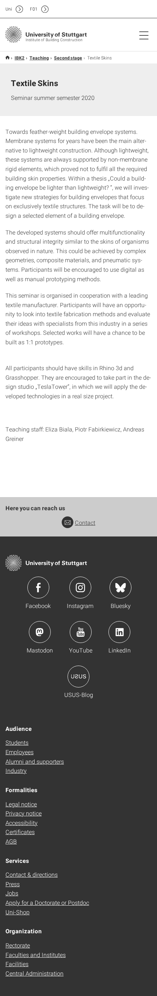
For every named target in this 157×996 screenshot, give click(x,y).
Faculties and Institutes (35, 954)
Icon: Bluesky (120, 587)
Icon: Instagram (80, 587)
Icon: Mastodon (40, 632)
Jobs (11, 893)
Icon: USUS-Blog (78, 676)
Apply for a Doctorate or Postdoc (47, 902)
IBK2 (19, 58)
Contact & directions (31, 874)
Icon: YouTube (81, 632)
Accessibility (21, 822)
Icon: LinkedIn (119, 632)
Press (12, 884)
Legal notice (21, 804)
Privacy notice (23, 813)
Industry (16, 770)
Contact (85, 522)
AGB (11, 841)
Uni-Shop (17, 912)
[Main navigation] (144, 35)
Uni (8, 9)
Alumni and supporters (34, 761)
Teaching (39, 58)
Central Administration (34, 973)
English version (7, 57)
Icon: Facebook (38, 587)
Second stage (68, 58)
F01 (34, 9)
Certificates (20, 832)
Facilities (16, 964)
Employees (19, 752)
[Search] (136, 9)
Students (16, 742)
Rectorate (17, 945)
